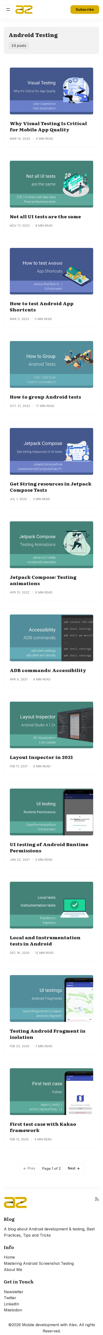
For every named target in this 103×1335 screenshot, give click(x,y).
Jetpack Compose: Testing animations (43, 580)
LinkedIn (11, 1304)
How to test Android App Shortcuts (42, 306)
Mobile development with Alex (49, 1324)
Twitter (10, 1297)
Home (9, 1257)
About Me (13, 1269)
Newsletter (13, 1291)
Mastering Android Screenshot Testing (39, 1263)
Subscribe (85, 9)
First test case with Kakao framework (43, 1126)
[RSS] (96, 1202)
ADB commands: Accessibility (48, 670)
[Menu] (8, 9)
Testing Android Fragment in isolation (48, 1033)
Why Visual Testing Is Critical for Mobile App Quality (48, 126)
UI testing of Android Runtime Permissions (49, 847)
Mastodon (13, 1310)
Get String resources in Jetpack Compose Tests (51, 486)
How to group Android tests (45, 396)
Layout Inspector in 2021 (41, 756)
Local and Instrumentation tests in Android (45, 940)
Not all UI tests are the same (45, 216)
